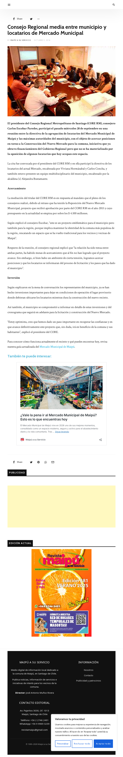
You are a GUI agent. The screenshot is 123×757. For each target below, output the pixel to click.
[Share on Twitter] (31, 19)
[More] (38, 19)
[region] (84, 732)
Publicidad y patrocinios (88, 680)
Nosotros (88, 669)
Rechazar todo (82, 743)
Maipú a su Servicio (20, 40)
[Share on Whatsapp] (46, 462)
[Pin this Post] (38, 462)
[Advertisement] (62, 507)
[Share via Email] (53, 462)
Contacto (88, 675)
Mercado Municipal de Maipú (56, 347)
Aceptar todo (103, 743)
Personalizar (62, 743)
